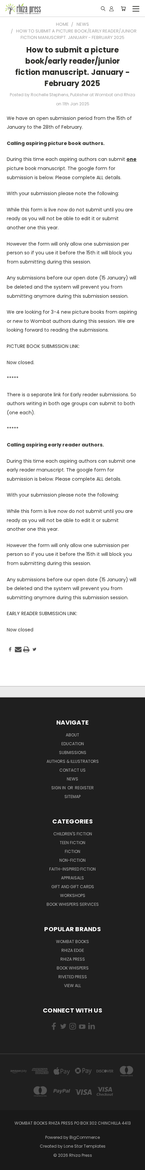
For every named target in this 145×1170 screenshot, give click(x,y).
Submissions (72, 752)
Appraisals (72, 878)
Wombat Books (72, 941)
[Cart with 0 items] (123, 8)
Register (84, 788)
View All (72, 985)
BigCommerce (84, 1137)
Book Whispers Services (73, 904)
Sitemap (72, 796)
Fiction (72, 851)
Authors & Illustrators (73, 761)
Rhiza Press (72, 959)
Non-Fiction (72, 860)
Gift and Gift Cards (72, 887)
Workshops (72, 895)
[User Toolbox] (111, 8)
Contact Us (72, 770)
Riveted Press (72, 977)
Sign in (59, 788)
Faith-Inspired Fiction (72, 869)
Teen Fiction (72, 842)
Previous (10, 1163)
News (72, 779)
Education (72, 744)
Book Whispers (73, 968)
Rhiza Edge (72, 950)
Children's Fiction (72, 834)
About (72, 735)
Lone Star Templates (85, 1146)
